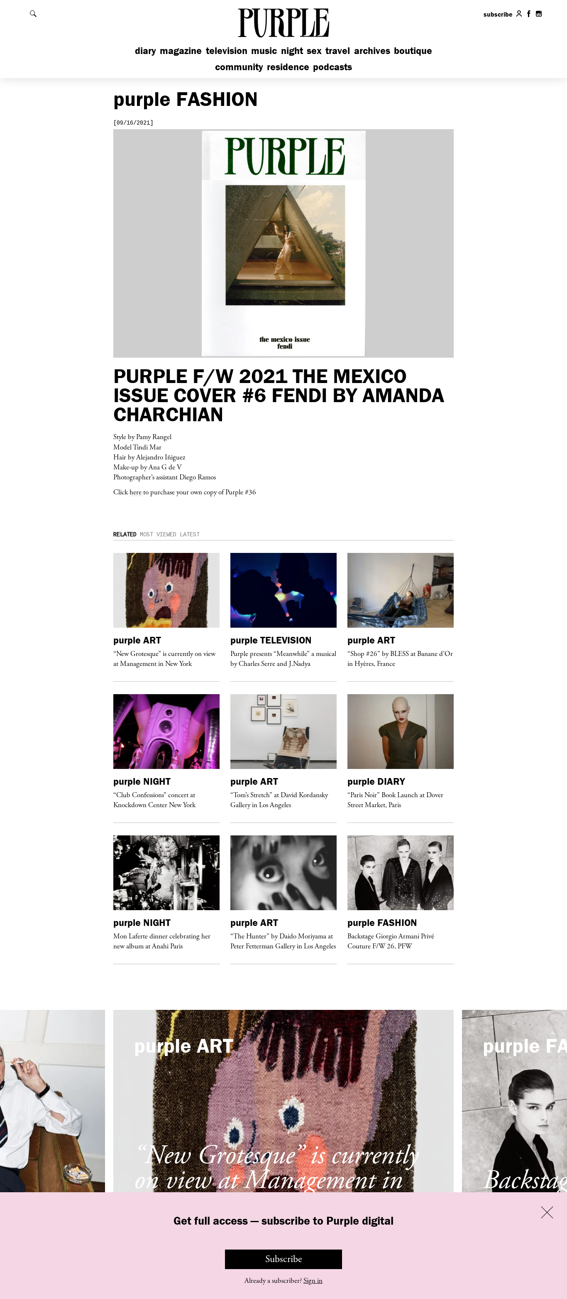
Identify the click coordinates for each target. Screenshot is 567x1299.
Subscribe (283, 1259)
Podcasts (332, 67)
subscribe (498, 14)
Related (125, 534)
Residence (288, 67)
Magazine (181, 50)
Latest (190, 534)
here (136, 492)
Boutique (413, 50)
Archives (372, 50)
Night (292, 50)
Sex (314, 50)
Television (226, 50)
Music (264, 50)
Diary (145, 50)
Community (239, 67)
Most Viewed (158, 534)
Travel (337, 50)
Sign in (313, 1280)
